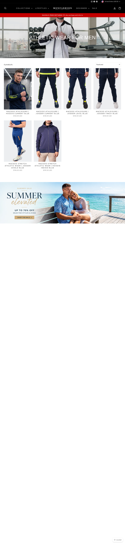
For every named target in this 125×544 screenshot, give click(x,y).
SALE (94, 8)
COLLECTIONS (23, 8)
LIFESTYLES (41, 8)
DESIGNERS (82, 8)
